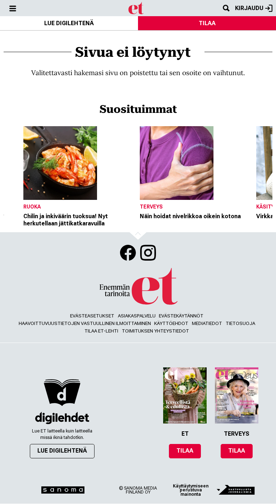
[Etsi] (226, 8)
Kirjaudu (249, 8)
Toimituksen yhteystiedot (155, 331)
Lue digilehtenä (69, 23)
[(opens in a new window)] (62, 418)
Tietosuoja (240, 323)
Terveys (151, 207)
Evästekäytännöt (181, 316)
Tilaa (207, 23)
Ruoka (32, 207)
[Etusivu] (136, 7)
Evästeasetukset (92, 316)
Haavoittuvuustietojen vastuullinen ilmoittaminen (85, 323)
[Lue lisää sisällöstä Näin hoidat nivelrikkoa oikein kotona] (196, 163)
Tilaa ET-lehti (101, 331)
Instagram (148, 253)
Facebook (128, 253)
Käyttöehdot (171, 323)
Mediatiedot (207, 323)
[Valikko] (12, 8)
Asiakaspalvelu (137, 316)
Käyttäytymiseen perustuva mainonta (190, 490)
